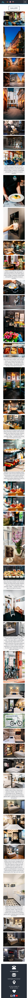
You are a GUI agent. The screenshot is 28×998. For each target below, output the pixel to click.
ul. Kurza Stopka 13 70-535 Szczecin (14, 987)
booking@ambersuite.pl (14, 979)
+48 (14, 971)
